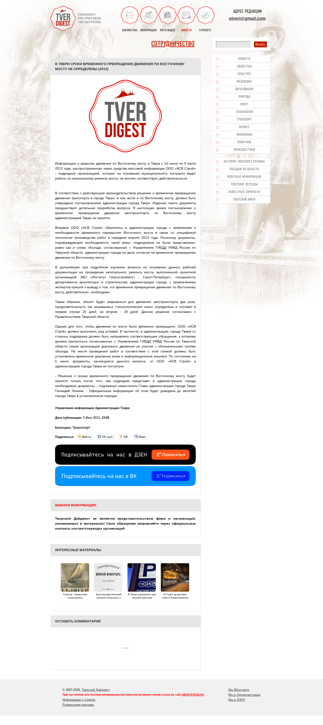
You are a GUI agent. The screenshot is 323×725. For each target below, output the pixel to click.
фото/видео (167, 30)
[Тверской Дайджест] (63, 19)
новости (186, 30)
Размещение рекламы (78, 705)
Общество (244, 66)
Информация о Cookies (79, 700)
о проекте (205, 30)
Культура (244, 74)
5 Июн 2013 (91, 417)
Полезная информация (244, 177)
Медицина (244, 81)
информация (148, 30)
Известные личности (244, 192)
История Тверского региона (244, 161)
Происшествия (244, 150)
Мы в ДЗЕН (236, 700)
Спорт (244, 104)
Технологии (244, 112)
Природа (244, 97)
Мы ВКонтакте (238, 690)
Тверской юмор (244, 199)
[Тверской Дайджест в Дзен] (125, 463)
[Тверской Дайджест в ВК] (125, 485)
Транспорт (81, 427)
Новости (244, 59)
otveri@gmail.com (247, 18)
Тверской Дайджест (96, 690)
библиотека (129, 30)
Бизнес (244, 127)
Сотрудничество (173, 44)
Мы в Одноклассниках (244, 695)
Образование (244, 89)
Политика (244, 142)
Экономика (244, 134)
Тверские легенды (244, 184)
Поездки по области (244, 169)
